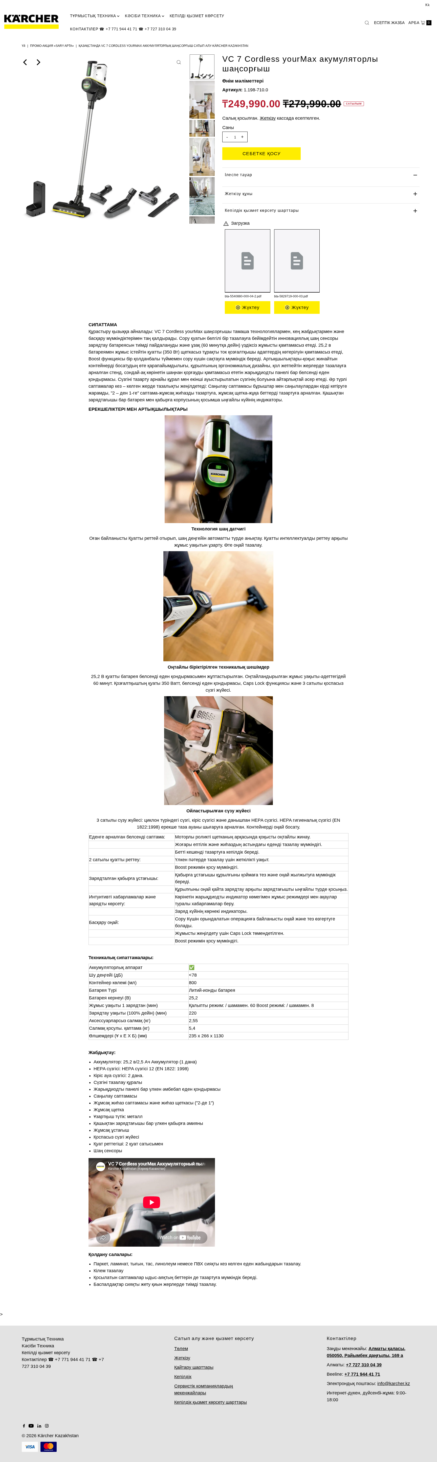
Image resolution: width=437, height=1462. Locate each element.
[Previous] (25, 62)
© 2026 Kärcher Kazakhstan (50, 1435)
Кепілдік (182, 1376)
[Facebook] (24, 1426)
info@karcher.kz (393, 1383)
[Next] (37, 62)
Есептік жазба (389, 22)
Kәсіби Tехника (143, 16)
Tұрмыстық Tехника (93, 16)
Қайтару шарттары (193, 1367)
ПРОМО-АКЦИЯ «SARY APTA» (52, 46)
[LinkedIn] (39, 1426)
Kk (427, 5)
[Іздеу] (367, 22)
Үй (23, 46)
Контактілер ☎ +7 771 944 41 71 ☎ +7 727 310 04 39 (123, 29)
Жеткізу (182, 1358)
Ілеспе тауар (238, 175)
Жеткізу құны (239, 194)
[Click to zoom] (178, 62)
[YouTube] (31, 1426)
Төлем (181, 1348)
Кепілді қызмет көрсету (197, 16)
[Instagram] (47, 1426)
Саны (228, 127)
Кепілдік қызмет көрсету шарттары (262, 210)
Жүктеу (250, 307)
